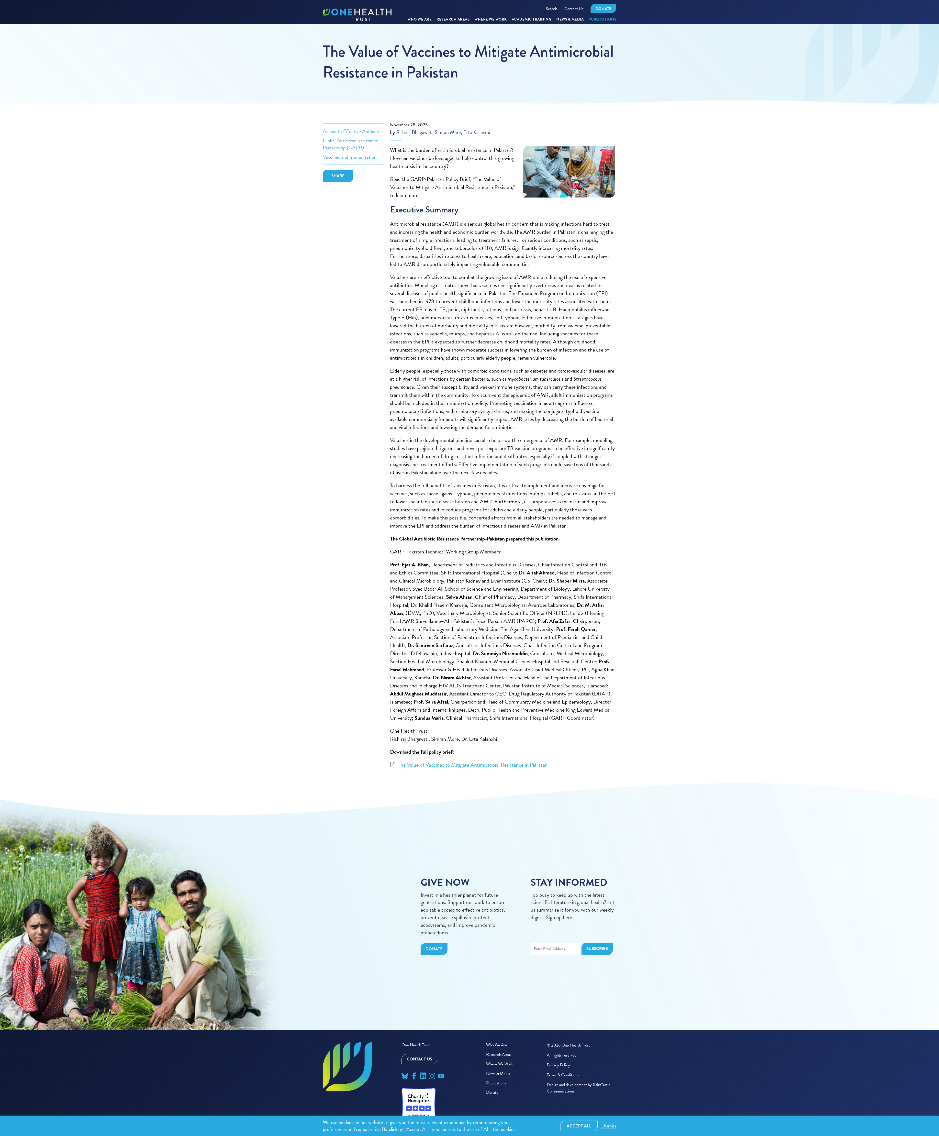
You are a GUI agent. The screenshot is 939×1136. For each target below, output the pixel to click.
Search (551, 9)
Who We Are (419, 19)
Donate (603, 9)
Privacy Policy (558, 1065)
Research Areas (498, 1054)
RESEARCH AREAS (453, 19)
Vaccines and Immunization (349, 157)
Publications (602, 19)
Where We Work (490, 19)
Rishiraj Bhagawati (414, 132)
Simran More (448, 132)
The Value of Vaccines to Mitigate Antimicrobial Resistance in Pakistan (473, 765)
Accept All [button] (579, 1126)
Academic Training (532, 19)
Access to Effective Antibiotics (353, 131)
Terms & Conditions (563, 1075)
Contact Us (573, 9)
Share (338, 176)
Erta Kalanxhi (476, 132)
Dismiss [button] (608, 1126)
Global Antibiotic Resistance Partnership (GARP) (350, 144)
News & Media (570, 19)
